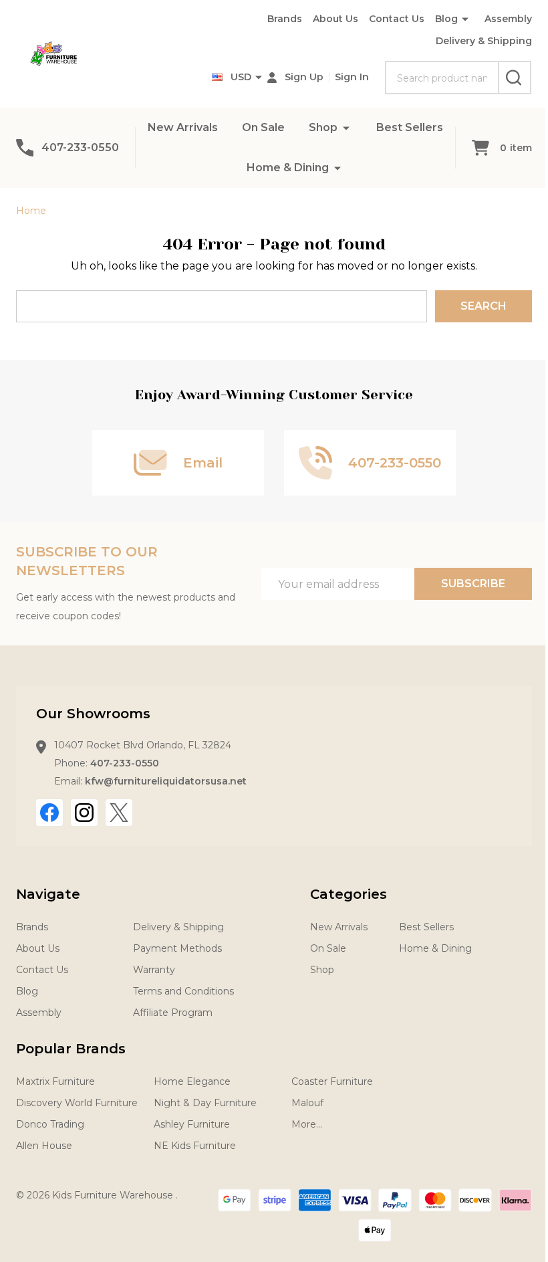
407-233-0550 (124, 763)
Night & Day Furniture (205, 1103)
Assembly (508, 19)
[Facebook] (49, 812)
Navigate (48, 894)
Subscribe (473, 583)
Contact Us (396, 19)
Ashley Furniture (192, 1124)
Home (31, 211)
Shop (323, 127)
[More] (346, 127)
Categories (348, 894)
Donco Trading (50, 1124)
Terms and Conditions (183, 991)
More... (306, 1124)
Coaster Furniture (332, 1081)
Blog (446, 19)
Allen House (44, 1146)
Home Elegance (192, 1081)
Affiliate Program (173, 1013)
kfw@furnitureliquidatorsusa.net (166, 781)
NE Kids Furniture (195, 1146)
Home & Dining (288, 167)
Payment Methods (177, 948)
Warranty (154, 970)
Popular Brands (71, 1049)
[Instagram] (84, 812)
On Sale (263, 127)
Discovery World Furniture (77, 1103)
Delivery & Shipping (484, 41)
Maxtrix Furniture (55, 1081)
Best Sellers (409, 127)
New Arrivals (183, 127)
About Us (335, 19)
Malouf (307, 1103)
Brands (284, 19)
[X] (119, 812)
